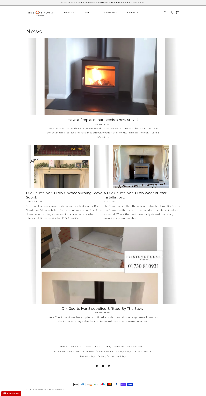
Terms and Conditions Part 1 (129, 346)
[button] (165, 13)
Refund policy (87, 356)
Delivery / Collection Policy (112, 356)
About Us (99, 346)
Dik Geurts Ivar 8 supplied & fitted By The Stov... (103, 309)
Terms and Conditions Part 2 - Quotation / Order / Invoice (83, 351)
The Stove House (39, 390)
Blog (108, 346)
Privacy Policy (123, 351)
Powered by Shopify (55, 390)
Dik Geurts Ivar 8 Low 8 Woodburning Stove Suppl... (64, 195)
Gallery (87, 346)
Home (63, 346)
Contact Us (12, 393)
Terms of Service (142, 351)
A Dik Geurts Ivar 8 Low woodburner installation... (135, 195)
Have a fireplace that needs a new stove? (103, 120)
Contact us (75, 346)
